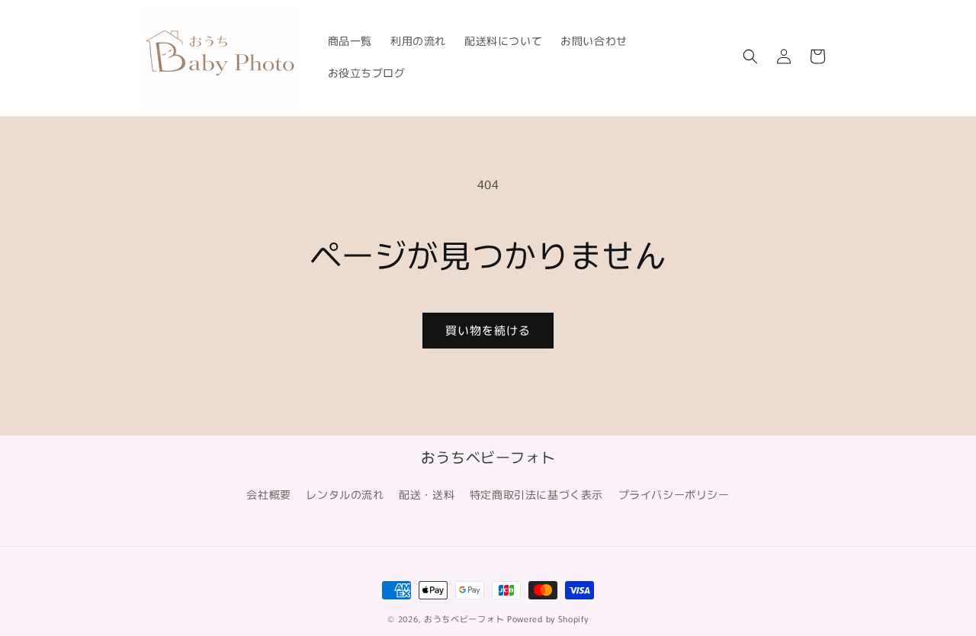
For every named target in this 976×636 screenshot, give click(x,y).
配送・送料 (426, 494)
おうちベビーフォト (464, 618)
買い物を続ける (488, 330)
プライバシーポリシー (674, 494)
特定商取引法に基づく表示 (536, 494)
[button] (750, 56)
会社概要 (268, 494)
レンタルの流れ (345, 494)
